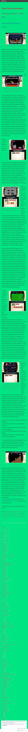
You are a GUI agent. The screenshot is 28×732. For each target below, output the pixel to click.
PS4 (2, 657)
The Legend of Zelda (16, 516)
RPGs (3, 670)
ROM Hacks (4, 667)
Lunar (3, 617)
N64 (2, 631)
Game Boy (4, 576)
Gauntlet (3, 582)
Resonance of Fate (5, 666)
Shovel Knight (4, 687)
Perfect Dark (4, 645)
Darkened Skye (5, 556)
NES (16, 513)
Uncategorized (4, 709)
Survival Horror (4, 697)
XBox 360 (4, 719)
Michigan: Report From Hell (7, 627)
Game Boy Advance (5, 578)
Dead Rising (4, 558)
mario (22, 514)
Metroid (12, 513)
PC (2, 643)
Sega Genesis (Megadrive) (7, 679)
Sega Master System (6, 680)
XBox (3, 717)
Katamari (3, 604)
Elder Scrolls (4, 566)
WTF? (3, 716)
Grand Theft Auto (5, 586)
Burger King (4, 546)
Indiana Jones (4, 595)
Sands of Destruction (6, 673)
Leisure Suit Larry (5, 614)
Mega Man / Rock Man (6, 622)
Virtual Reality (4, 712)
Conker (3, 553)
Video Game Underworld (12, 8)
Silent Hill (3, 689)
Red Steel (4, 663)
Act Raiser (4, 532)
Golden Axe (4, 585)
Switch (3, 699)
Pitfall (3, 648)
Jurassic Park (4, 602)
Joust (3, 599)
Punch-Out (19, 513)
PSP (3, 658)
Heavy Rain (4, 589)
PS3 (2, 655)
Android (3, 535)
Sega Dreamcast (5, 677)
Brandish (3, 543)
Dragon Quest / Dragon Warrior (8, 563)
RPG (3, 668)
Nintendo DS (4, 634)
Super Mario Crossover (11, 501)
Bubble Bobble (4, 545)
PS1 (2, 653)
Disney (3, 561)
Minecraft (3, 628)
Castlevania (4, 549)
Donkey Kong (10, 511)
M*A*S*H (3, 618)
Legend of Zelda (5, 513)
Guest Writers (4, 588)
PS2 (2, 654)
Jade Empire (4, 596)
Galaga (3, 575)
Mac (2, 620)
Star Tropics (4, 694)
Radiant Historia (5, 661)
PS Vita (3, 651)
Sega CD (3, 676)
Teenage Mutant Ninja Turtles (7, 703)
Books (3, 542)
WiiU (3, 714)
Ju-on (3, 601)
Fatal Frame (4, 571)
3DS (6, 511)
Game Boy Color (5, 579)
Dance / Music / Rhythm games (8, 555)
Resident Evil (4, 664)
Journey (3, 598)
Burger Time (4, 548)
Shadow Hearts (5, 683)
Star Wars (4, 696)
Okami (3, 635)
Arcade (3, 536)
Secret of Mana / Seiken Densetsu (8, 674)
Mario (10, 513)
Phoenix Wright (5, 647)
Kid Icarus (20, 511)
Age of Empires (5, 533)
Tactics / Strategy (5, 700)
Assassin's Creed (5, 538)
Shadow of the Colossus (6, 684)
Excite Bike (16, 511)
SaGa (3, 671)
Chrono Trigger (4, 550)
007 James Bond (5, 529)
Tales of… (4, 702)
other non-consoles (5, 638)
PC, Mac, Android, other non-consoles (9, 644)
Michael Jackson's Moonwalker (7, 625)
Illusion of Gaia (5, 594)
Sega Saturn (4, 681)
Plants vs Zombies (5, 650)
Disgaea (3, 559)
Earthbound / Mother (6, 565)
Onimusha (4, 637)
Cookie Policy (4, 725)
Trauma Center (4, 707)
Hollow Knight (4, 591)
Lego (3, 612)
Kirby (24, 511)
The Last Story (4, 704)
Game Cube (4, 581)
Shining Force (4, 686)
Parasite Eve (4, 641)
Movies (3, 630)
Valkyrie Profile (4, 710)
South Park (4, 691)
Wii (2, 713)
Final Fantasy (4, 572)
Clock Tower (4, 552)
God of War (4, 584)
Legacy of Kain (4, 609)
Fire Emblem (4, 573)
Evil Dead (3, 568)
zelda (22, 516)
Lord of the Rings (5, 615)
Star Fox (3, 693)
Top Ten (3, 706)
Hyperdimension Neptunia (7, 592)
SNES (3, 690)
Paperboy (3, 640)
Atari (3, 539)
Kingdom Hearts (5, 607)
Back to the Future (5, 540)
